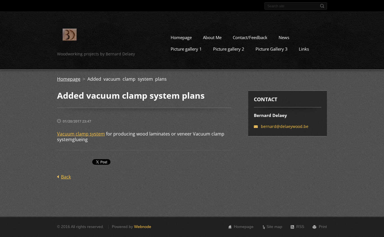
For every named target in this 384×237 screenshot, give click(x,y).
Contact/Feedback (250, 37)
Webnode (142, 226)
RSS (300, 226)
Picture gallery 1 (186, 49)
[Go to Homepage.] (69, 35)
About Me (212, 37)
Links (304, 49)
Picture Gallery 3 (272, 49)
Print (323, 226)
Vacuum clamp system (81, 134)
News (284, 37)
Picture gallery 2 (228, 49)
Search (322, 6)
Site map (274, 226)
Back (66, 177)
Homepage (181, 37)
